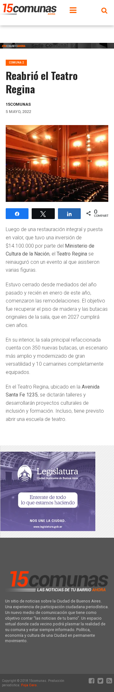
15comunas (18, 104)
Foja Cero (29, 685)
